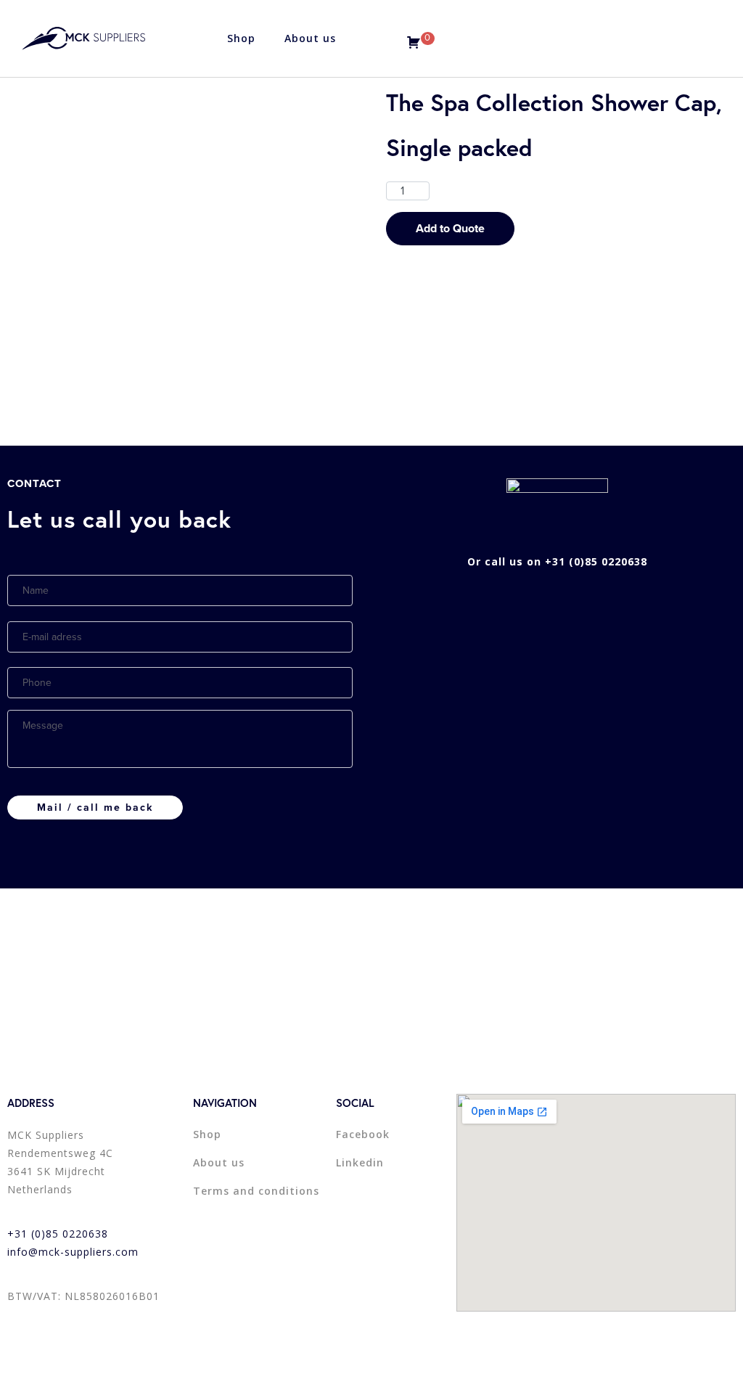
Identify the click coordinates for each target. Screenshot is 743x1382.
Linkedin (360, 1162)
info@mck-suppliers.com (73, 1252)
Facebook (363, 1134)
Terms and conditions (256, 1191)
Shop (241, 38)
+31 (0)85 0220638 (57, 1233)
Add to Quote (450, 228)
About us (310, 38)
